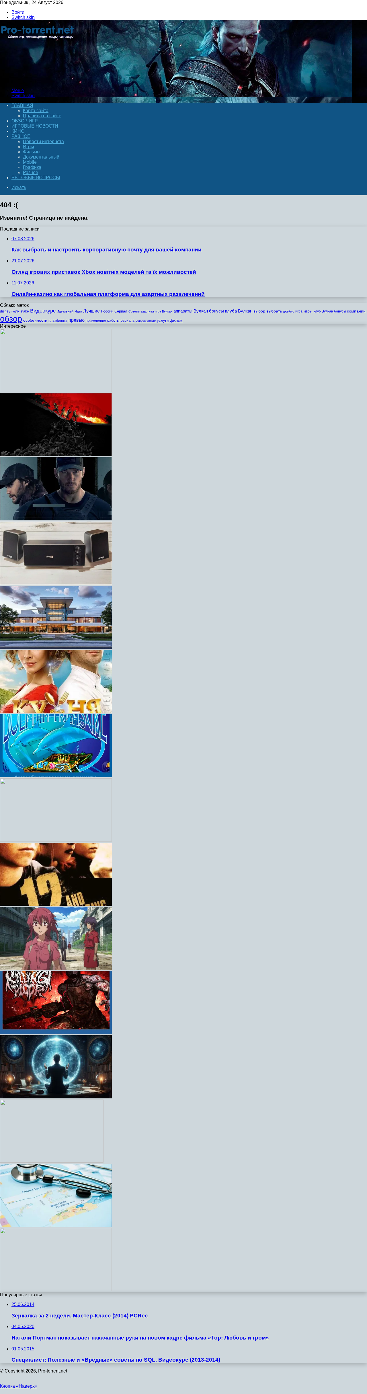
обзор (11, 318)
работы (113, 321)
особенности (35, 320)
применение (96, 321)
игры (308, 311)
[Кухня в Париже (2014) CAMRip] (56, 711)
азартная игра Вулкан (156, 311)
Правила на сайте (42, 115)
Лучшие (91, 311)
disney (5, 311)
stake (25, 311)
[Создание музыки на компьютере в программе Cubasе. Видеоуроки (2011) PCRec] (56, 390)
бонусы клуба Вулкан (230, 311)
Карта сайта (35, 110)
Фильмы (31, 151)
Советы (134, 311)
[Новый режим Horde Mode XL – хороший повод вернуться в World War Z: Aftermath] (56, 454)
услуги (163, 320)
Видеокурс (43, 311)
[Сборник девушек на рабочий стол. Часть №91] (52, 1161)
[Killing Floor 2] (56, 1032)
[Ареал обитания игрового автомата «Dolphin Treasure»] (56, 775)
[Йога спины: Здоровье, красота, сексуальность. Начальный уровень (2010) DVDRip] (56, 1289)
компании (356, 311)
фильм (176, 320)
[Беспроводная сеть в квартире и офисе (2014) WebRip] (56, 968)
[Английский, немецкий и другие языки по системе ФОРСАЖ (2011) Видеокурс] (56, 839)
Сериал (120, 311)
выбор (259, 311)
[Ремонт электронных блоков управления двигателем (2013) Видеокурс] (56, 1096)
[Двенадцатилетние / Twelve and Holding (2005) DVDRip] (56, 904)
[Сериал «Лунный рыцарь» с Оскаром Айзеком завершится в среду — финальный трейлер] (56, 518)
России (107, 311)
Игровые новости (34, 126)
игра (298, 311)
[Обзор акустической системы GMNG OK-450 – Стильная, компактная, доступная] (56, 583)
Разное (20, 136)
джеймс (288, 311)
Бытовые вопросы (35, 177)
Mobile (30, 162)
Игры (28, 146)
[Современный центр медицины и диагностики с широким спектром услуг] (56, 647)
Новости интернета (43, 141)
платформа (57, 321)
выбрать (274, 311)
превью (77, 320)
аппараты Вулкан (190, 311)
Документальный (41, 157)
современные (146, 320)
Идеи (78, 311)
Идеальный (65, 311)
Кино (17, 131)
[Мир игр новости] (38, 80)
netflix (15, 311)
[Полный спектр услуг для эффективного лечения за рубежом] (56, 1225)
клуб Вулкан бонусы (330, 311)
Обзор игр (24, 120)
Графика (32, 167)
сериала (127, 321)
